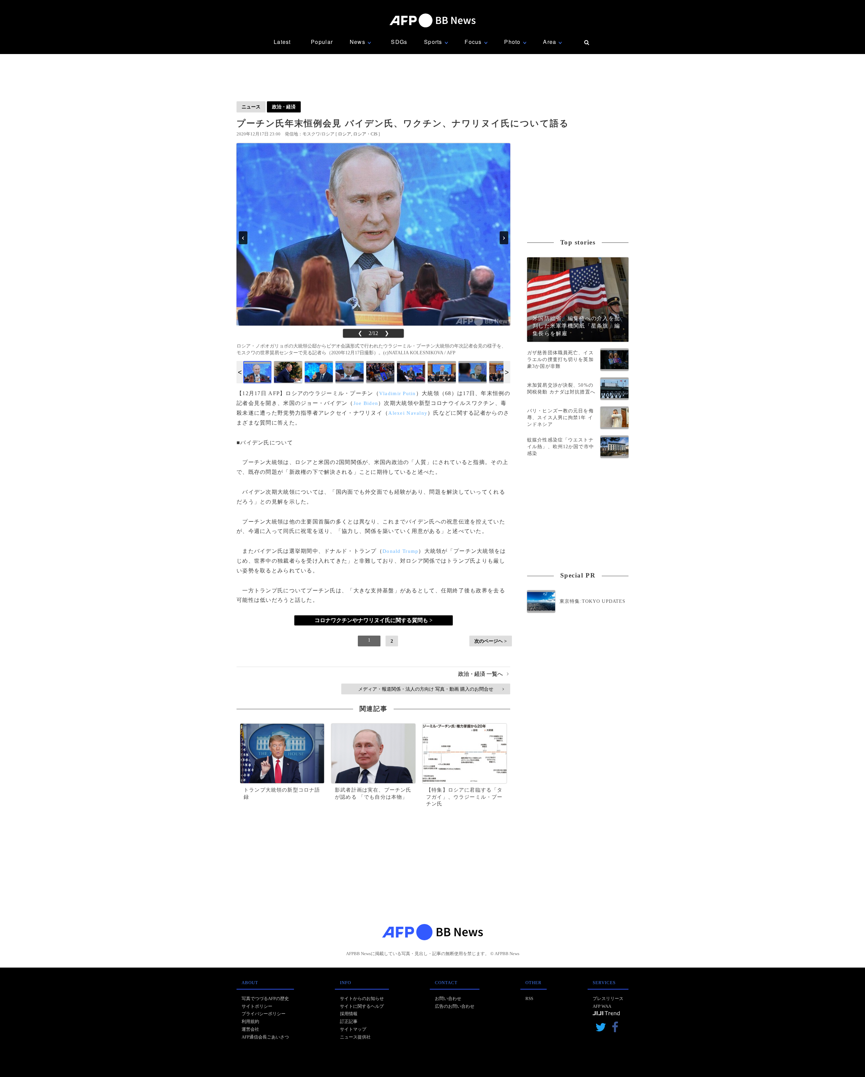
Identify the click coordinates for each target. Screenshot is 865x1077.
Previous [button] (240, 372)
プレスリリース (608, 998)
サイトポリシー (257, 1006)
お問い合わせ (448, 998)
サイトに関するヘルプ (362, 1006)
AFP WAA (602, 1006)
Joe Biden (365, 403)
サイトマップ (353, 1029)
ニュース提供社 (355, 1037)
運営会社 (250, 1029)
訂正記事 (348, 1021)
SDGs (399, 42)
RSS (529, 998)
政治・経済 (284, 106)
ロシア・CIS (365, 133)
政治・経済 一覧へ (483, 674)
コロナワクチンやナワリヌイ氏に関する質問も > (373, 620)
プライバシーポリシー (264, 1013)
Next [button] (506, 372)
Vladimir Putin (397, 393)
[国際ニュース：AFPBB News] (432, 20)
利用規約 (250, 1021)
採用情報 (348, 1013)
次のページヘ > (490, 641)
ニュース (251, 106)
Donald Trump (400, 551)
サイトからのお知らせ (362, 998)
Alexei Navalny (407, 413)
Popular (322, 42)
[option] (257, 372)
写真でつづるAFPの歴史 (265, 998)
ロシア (344, 133)
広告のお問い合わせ (454, 1006)
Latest (282, 42)
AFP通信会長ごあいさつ (265, 1037)
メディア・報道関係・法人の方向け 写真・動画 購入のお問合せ (431, 689)
